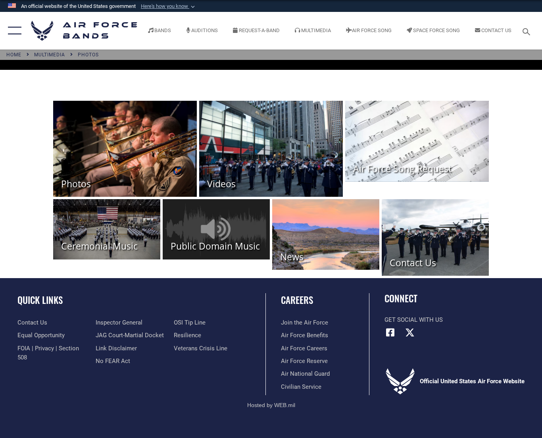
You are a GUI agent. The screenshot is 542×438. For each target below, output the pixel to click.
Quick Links (40, 300)
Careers (297, 300)
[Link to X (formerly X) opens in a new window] (410, 332)
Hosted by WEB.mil (271, 405)
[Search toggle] (527, 31)
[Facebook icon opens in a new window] (390, 332)
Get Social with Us (413, 319)
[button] (168, 6)
